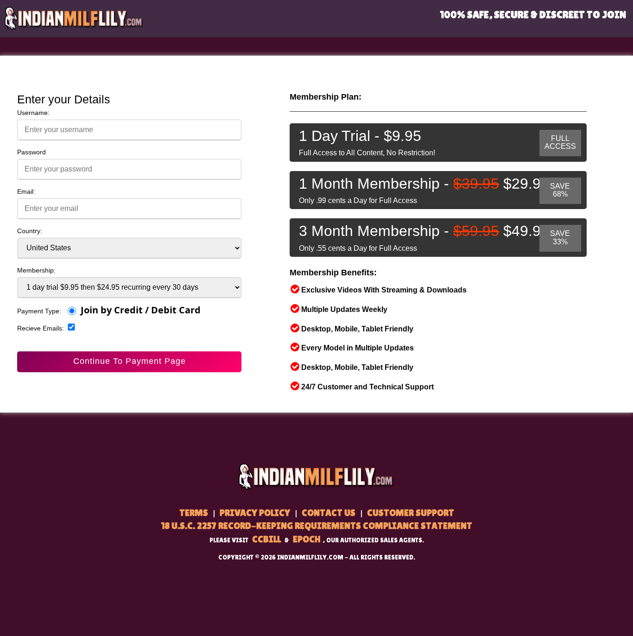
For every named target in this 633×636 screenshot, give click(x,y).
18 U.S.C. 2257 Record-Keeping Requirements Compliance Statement (316, 526)
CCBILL (266, 539)
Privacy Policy (255, 513)
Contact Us (328, 513)
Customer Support (410, 513)
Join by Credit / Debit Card (141, 310)
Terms (193, 513)
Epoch (306, 539)
